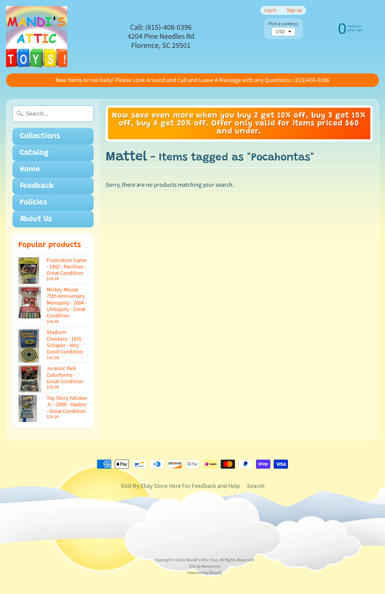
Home (30, 169)
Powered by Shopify (204, 573)
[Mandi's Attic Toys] (36, 36)
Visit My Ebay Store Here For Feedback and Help (180, 486)
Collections (40, 136)
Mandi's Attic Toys (202, 560)
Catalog (34, 153)
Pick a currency (283, 24)
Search (256, 486)
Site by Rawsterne (205, 566)
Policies (33, 202)
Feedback (37, 186)
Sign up (294, 10)
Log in (270, 10)
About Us (36, 219)
